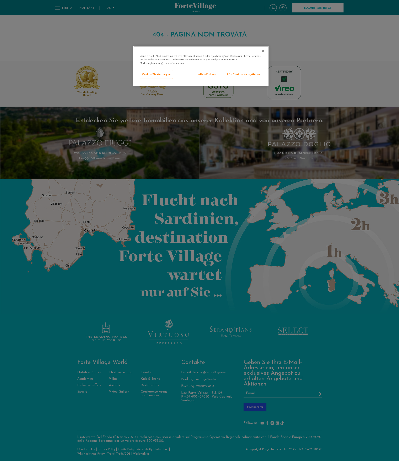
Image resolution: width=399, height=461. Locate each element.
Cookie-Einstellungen (156, 74)
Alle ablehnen (207, 74)
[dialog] (200, 66)
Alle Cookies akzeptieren (243, 74)
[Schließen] (262, 51)
